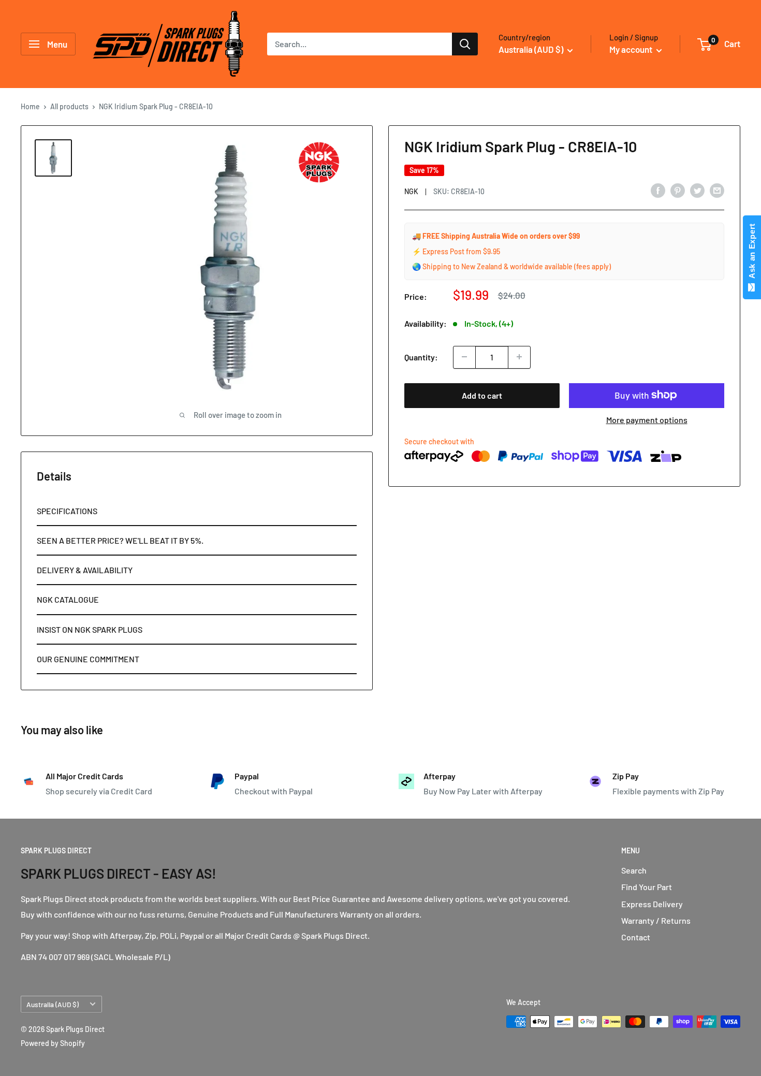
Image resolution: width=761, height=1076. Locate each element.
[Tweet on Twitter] (697, 190)
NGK (411, 190)
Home (30, 106)
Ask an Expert (752, 253)
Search (634, 870)
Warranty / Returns (656, 920)
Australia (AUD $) (52, 1004)
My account (631, 49)
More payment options (646, 419)
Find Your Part (646, 887)
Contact (635, 937)
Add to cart (482, 395)
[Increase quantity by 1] (519, 357)
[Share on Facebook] (658, 190)
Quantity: (421, 356)
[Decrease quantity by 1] (464, 357)
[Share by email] (717, 190)
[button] (197, 511)
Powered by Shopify (53, 1043)
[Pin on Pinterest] (677, 190)
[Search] (465, 44)
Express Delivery (652, 904)
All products (69, 106)
